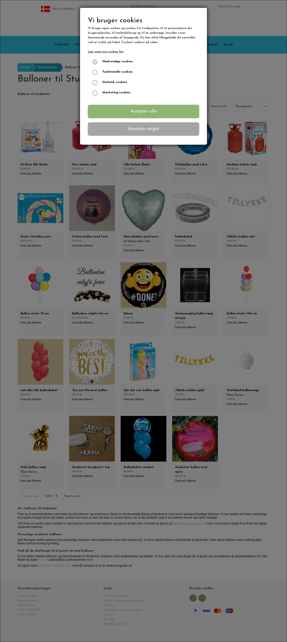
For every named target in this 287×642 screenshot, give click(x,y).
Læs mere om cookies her (106, 51)
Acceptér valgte (143, 129)
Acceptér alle (144, 111)
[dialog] (143, 321)
